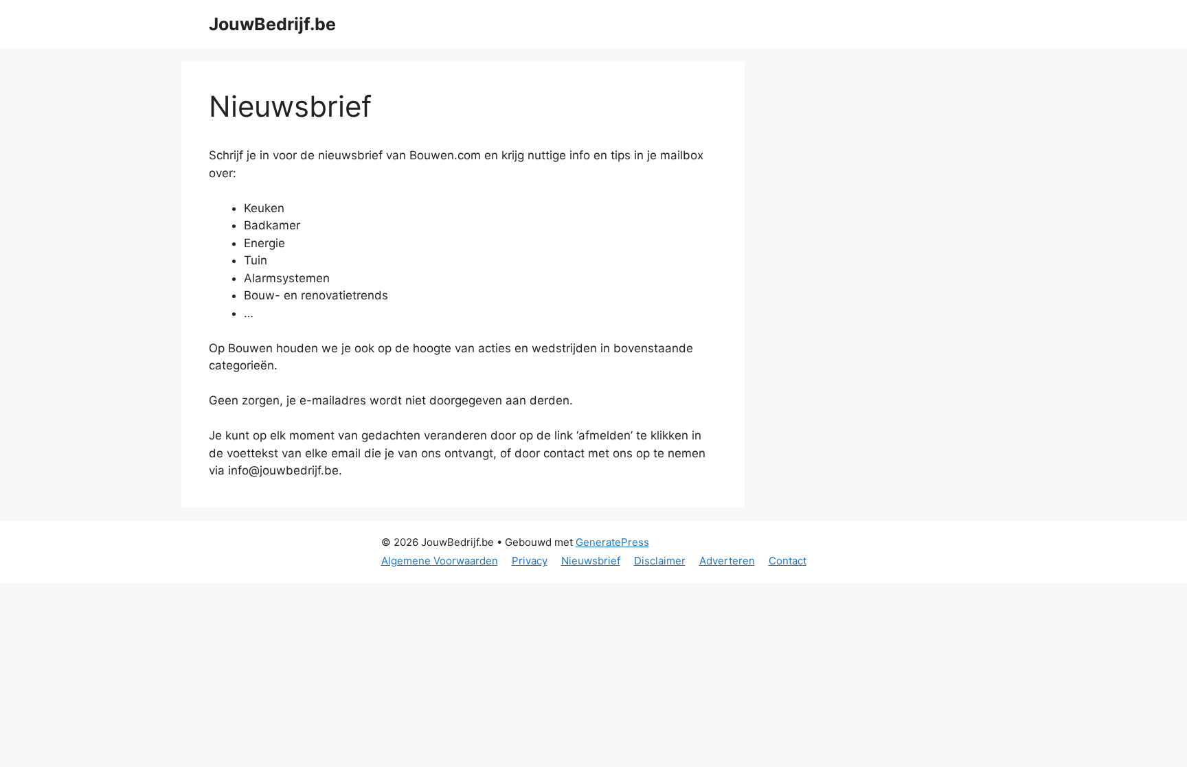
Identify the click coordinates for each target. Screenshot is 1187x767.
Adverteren (727, 560)
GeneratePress (612, 542)
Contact (787, 560)
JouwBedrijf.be (272, 24)
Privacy (529, 560)
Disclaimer (660, 560)
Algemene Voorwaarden (439, 560)
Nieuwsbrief (590, 560)
